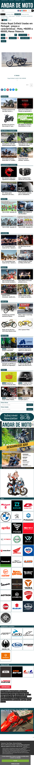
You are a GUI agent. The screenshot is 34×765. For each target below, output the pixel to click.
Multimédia (4, 233)
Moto (3, 38)
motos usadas (18, 14)
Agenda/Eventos (13, 691)
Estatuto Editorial (17, 743)
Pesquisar (29, 404)
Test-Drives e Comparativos (8, 130)
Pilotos (29, 700)
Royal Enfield (12, 38)
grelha (5, 20)
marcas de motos (25, 14)
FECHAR (15, 760)
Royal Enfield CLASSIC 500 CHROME (17, 78)
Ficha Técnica (9, 743)
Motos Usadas (4, 691)
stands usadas (12, 16)
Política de (15, 763)
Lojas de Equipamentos (20, 696)
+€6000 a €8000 (24, 38)
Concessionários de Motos (8, 694)
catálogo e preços (10, 14)
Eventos (3, 370)
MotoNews (4, 96)
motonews (18, 16)
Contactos (3, 743)
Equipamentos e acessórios (8, 165)
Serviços (3, 702)
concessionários (4, 16)
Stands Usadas (20, 694)
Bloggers (23, 700)
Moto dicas (4, 335)
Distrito (3, 41)
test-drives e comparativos (26, 16)
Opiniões (3, 199)
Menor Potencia (22, 34)
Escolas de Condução (6, 700)
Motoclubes (16, 700)
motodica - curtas (4, 18)
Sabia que (4, 301)
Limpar (3, 34)
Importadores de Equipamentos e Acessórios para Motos (16, 698)
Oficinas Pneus (9, 696)
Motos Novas (23, 691)
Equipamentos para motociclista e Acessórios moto (14, 693)
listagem (9, 20)
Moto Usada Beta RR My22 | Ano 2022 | (14, 709)
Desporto (3, 267)
